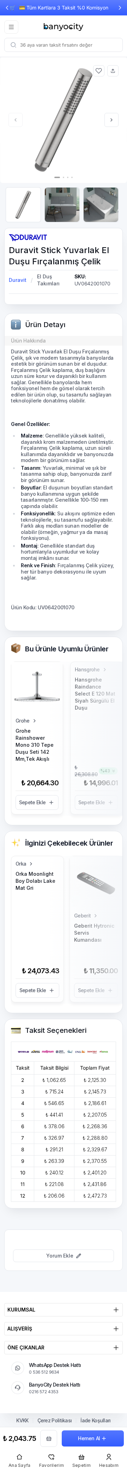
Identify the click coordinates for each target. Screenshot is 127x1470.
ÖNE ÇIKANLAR (25, 1347)
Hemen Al (89, 1438)
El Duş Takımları (48, 279)
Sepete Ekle (32, 802)
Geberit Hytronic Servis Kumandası (94, 933)
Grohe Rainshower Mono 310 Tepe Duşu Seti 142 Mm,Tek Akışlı (35, 745)
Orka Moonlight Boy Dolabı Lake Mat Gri (35, 881)
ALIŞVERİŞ (19, 1329)
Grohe (23, 721)
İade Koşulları (95, 1420)
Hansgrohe (87, 669)
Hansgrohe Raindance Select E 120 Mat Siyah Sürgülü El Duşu (95, 694)
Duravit (17, 280)
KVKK (22, 1420)
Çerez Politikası (54, 1420)
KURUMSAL (21, 1310)
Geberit (82, 916)
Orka (21, 864)
